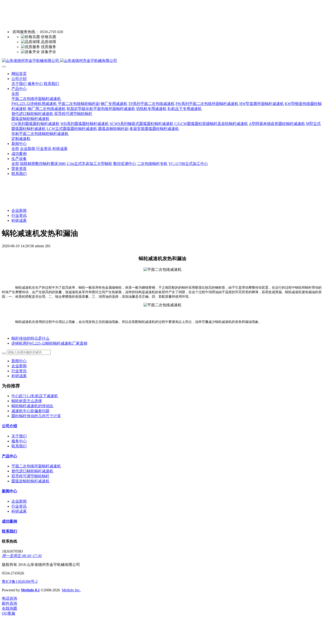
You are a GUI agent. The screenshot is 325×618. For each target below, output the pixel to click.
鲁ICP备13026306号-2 (20, 581)
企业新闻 (19, 210)
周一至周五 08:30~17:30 (22, 556)
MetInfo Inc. (71, 590)
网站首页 (19, 74)
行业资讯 (19, 215)
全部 (15, 94)
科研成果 (19, 220)
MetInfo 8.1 (30, 590)
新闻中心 (19, 361)
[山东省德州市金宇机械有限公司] (162, 60)
